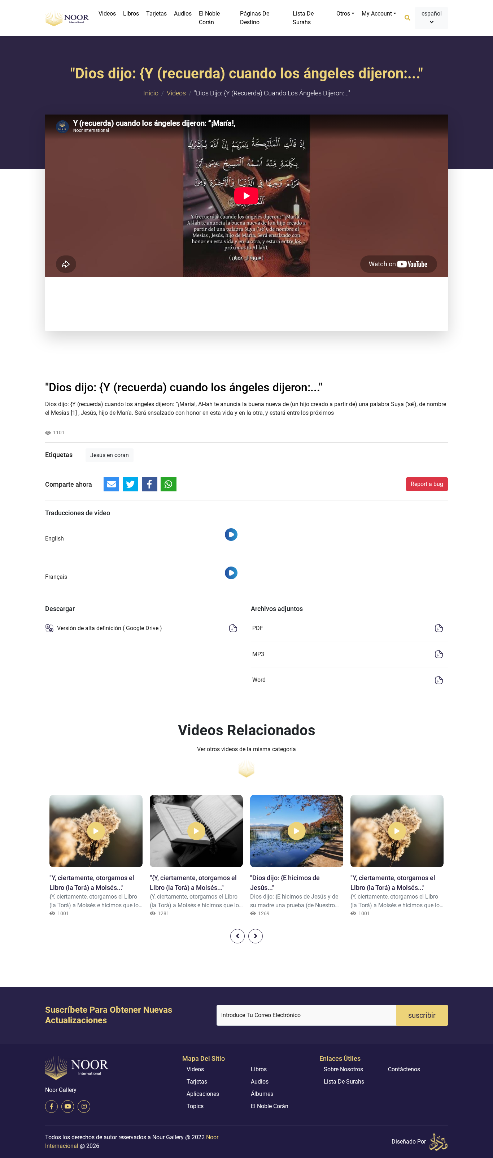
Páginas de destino (254, 18)
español (432, 13)
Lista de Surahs (303, 18)
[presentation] (237, 936)
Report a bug (427, 484)
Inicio (150, 93)
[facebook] (51, 1106)
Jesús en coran (109, 455)
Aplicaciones (203, 1093)
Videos (107, 13)
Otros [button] (343, 13)
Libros (131, 13)
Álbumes (262, 1093)
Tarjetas (156, 13)
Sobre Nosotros (343, 1069)
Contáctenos (404, 1069)
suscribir (422, 1015)
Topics (195, 1106)
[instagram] (84, 1106)
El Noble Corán (209, 18)
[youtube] (67, 1106)
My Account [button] (377, 13)
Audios (183, 13)
